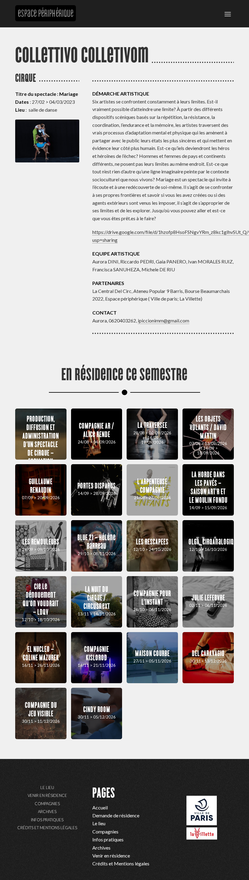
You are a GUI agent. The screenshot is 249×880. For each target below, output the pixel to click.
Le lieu (47, 787)
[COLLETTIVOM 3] (47, 141)
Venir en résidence (47, 795)
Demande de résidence (115, 815)
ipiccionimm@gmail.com (163, 320)
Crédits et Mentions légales (47, 827)
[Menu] (228, 13)
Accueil (100, 807)
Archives (47, 811)
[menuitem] (228, 13)
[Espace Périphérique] (45, 33)
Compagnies (47, 803)
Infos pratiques (47, 819)
